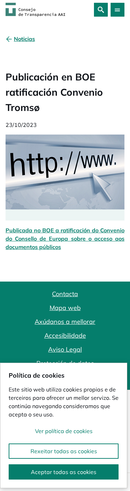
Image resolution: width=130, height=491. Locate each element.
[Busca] (101, 10)
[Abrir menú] (117, 10)
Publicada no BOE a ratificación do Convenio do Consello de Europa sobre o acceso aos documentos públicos (65, 238)
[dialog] (63, 425)
